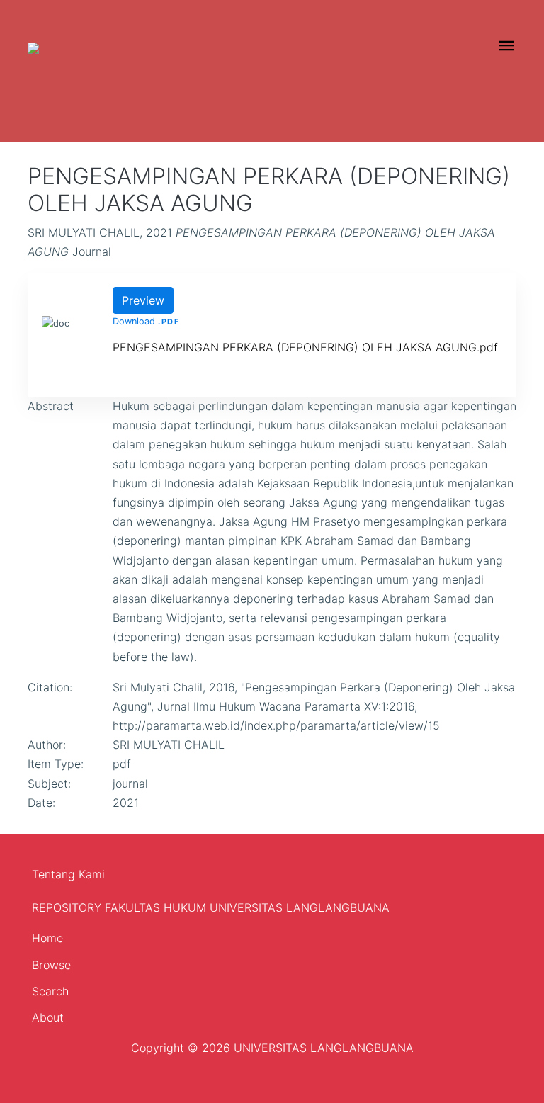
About (48, 1017)
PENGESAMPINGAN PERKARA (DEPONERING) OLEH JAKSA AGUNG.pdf (305, 347)
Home (47, 938)
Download (134, 321)
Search (50, 991)
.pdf (168, 322)
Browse (51, 965)
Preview (143, 300)
